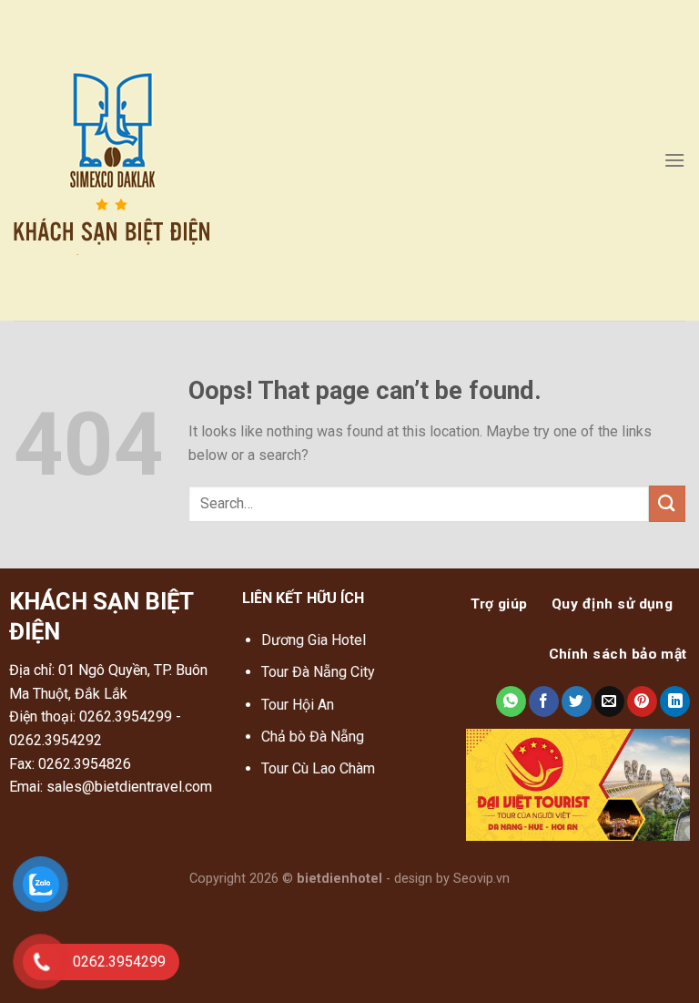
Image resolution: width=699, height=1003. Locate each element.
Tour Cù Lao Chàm (318, 768)
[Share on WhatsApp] (511, 701)
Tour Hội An (297, 704)
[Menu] (674, 160)
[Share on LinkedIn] (675, 701)
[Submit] (667, 503)
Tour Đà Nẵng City (318, 672)
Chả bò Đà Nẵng (312, 736)
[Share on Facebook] (544, 701)
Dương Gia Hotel (315, 640)
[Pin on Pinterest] (642, 701)
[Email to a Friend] (609, 701)
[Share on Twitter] (577, 701)
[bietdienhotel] (144, 161)
